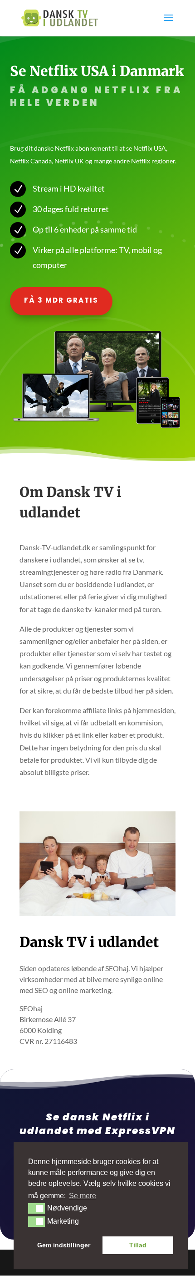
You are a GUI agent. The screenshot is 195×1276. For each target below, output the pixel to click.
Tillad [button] (137, 1245)
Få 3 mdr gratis (61, 300)
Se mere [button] (82, 1196)
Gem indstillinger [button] (63, 1245)
